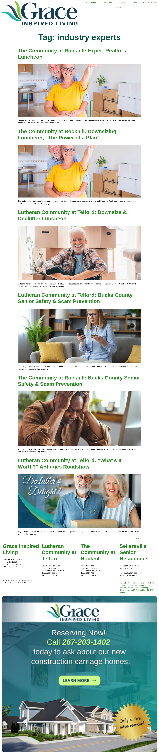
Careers (135, 2)
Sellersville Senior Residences (134, 552)
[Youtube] (17, 573)
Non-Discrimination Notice (139, 585)
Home (84, 2)
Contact (119, 7)
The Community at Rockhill (98, 552)
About (93, 2)
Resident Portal (149, 2)
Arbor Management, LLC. (130, 571)
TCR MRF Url (125, 583)
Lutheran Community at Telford (59, 552)
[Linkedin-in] (11, 573)
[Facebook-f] (5, 573)
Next (138, 538)
